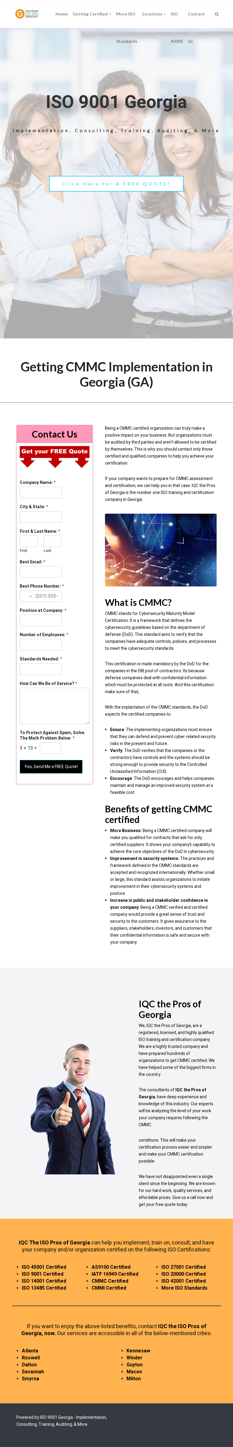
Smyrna (30, 1378)
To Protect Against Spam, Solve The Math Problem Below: (52, 735)
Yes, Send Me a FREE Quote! (51, 767)
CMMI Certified (109, 1288)
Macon (134, 1371)
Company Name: (38, 482)
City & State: (34, 507)
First (23, 550)
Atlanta (30, 1351)
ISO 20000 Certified (183, 1274)
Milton (134, 1378)
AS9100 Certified (111, 1267)
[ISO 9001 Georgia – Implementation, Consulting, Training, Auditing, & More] (27, 14)
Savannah (33, 1371)
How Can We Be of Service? (48, 684)
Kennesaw (138, 1351)
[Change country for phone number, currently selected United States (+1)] (26, 596)
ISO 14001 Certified (44, 1281)
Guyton (135, 1364)
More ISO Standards (184, 1288)
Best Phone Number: (42, 586)
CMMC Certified (110, 1281)
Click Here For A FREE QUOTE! (116, 183)
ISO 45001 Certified (44, 1267)
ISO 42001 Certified (183, 1281)
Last (47, 550)
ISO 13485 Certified (44, 1288)
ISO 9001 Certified (42, 1274)
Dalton (29, 1364)
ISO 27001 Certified (183, 1267)
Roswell (31, 1357)
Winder (135, 1357)
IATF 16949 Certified (115, 1274)
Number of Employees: (44, 635)
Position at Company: (43, 610)
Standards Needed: (41, 659)
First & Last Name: (40, 531)
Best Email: (33, 562)
